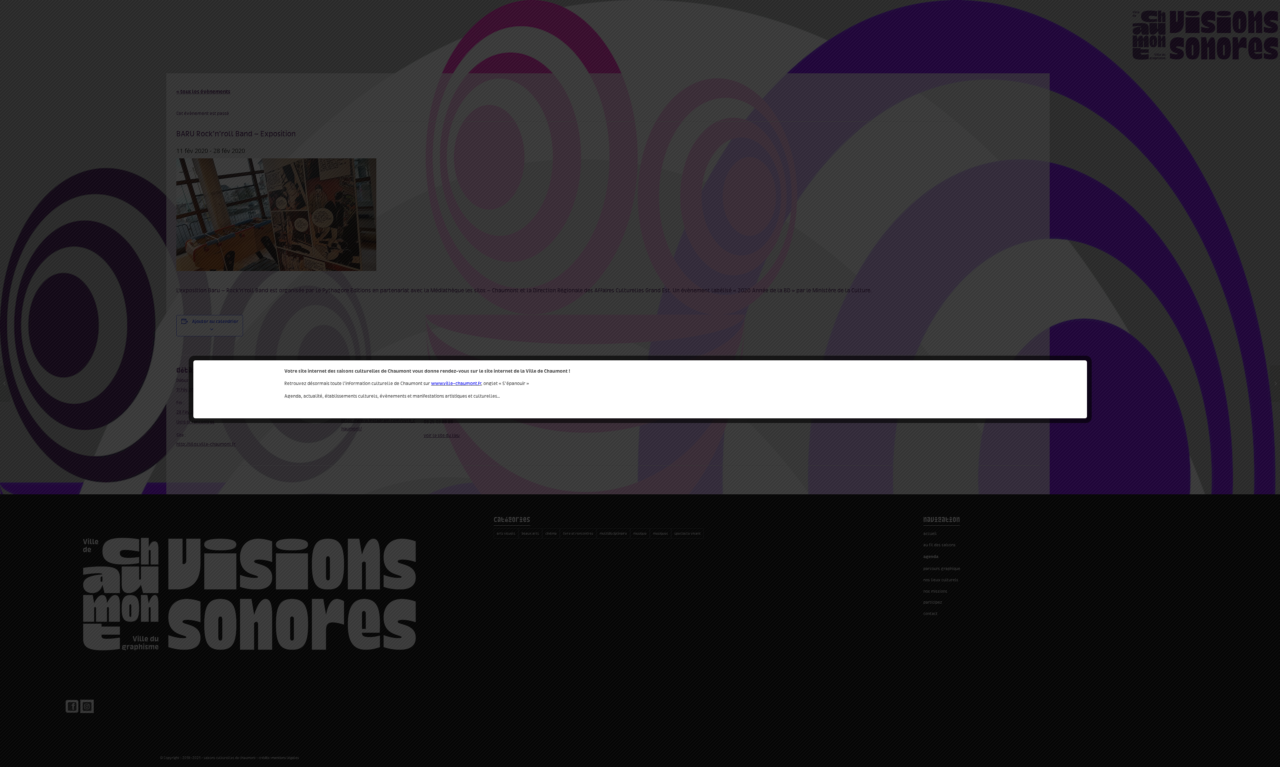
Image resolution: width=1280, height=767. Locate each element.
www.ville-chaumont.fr (456, 383)
